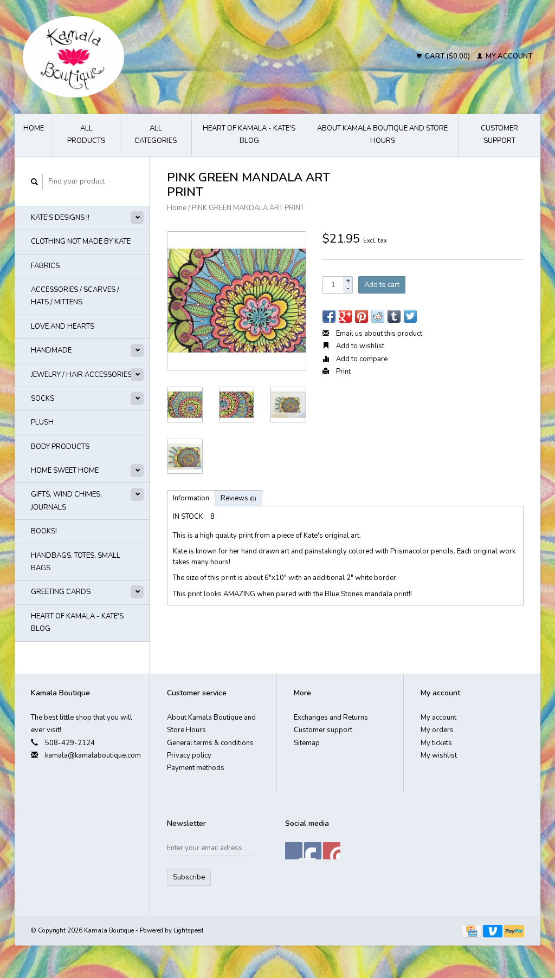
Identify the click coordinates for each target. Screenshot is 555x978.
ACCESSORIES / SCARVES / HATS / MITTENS (75, 296)
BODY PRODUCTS (60, 447)
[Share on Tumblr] (394, 316)
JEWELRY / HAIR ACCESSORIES (81, 375)
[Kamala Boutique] (141, 56)
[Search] (35, 182)
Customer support (499, 134)
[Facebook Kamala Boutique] (293, 850)
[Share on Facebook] (328, 316)
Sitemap (307, 743)
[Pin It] (361, 316)
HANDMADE (51, 350)
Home (33, 128)
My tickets (436, 743)
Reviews (238, 498)
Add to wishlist (359, 346)
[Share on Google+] (345, 316)
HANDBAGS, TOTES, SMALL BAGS (75, 562)
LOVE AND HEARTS (62, 326)
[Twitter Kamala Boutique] (312, 850)
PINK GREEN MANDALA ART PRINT (248, 208)
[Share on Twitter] (410, 316)
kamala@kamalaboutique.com (93, 755)
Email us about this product (378, 333)
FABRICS (45, 266)
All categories (155, 134)
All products (86, 134)
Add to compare (361, 359)
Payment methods (195, 768)
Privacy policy (189, 755)
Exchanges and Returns (331, 717)
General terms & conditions (210, 743)
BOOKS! (44, 531)
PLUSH (42, 422)
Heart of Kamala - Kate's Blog (249, 134)
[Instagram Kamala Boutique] (331, 850)
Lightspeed (188, 930)
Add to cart (381, 285)
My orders (437, 730)
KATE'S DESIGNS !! (60, 218)
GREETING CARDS (61, 592)
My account (508, 56)
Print (342, 371)
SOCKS (42, 398)
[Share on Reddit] (377, 316)
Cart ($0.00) (447, 56)
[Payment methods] (472, 930)
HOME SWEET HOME (65, 470)
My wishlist (439, 755)
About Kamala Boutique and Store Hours (382, 134)
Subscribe (189, 877)
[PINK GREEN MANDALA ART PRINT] (236, 301)
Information (191, 498)
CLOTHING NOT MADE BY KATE (81, 241)
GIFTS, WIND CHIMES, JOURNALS (66, 501)
